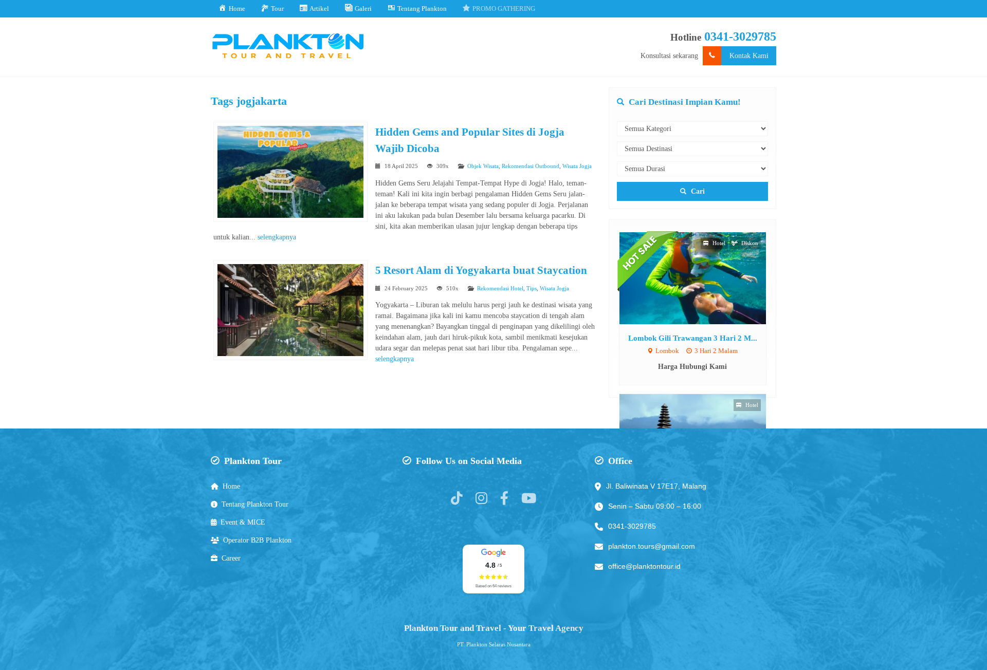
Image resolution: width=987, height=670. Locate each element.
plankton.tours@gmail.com (651, 546)
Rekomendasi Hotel (500, 288)
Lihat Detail (702, 278)
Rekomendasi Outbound (530, 166)
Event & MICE (243, 522)
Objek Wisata (483, 166)
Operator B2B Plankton (257, 540)
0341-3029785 (740, 36)
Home (231, 486)
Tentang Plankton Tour (255, 504)
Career (231, 558)
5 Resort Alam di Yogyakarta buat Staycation (481, 270)
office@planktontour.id (644, 566)
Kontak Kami (749, 56)
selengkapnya (277, 237)
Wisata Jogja (577, 166)
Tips (531, 288)
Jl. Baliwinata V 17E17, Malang (656, 486)
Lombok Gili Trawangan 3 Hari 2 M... (692, 337)
